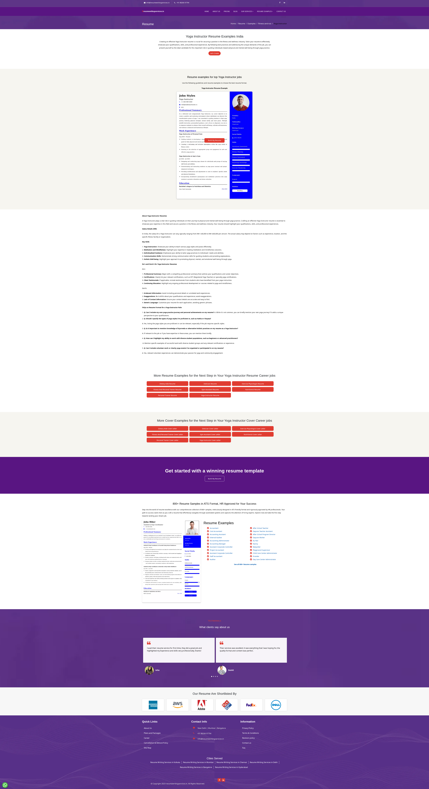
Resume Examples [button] (264, 11)
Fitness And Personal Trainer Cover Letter (167, 434)
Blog (235, 11)
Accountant (214, 528)
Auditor (213, 559)
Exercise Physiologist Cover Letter (252, 429)
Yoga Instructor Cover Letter (210, 440)
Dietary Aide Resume (167, 384)
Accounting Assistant (218, 534)
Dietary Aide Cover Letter (167, 429)
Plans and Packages (152, 733)
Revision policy (248, 738)
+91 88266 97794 (182, 3)
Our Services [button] (246, 11)
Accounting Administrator (219, 541)
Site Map (147, 748)
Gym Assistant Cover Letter (210, 434)
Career (147, 738)
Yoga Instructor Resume (210, 395)
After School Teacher (260, 528)
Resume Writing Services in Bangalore (196, 767)
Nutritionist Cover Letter (253, 434)
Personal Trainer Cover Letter (167, 440)
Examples (252, 23)
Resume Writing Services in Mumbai (198, 762)
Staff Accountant (216, 556)
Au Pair (255, 541)
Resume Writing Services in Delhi (264, 762)
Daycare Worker (259, 537)
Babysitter (257, 547)
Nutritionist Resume (252, 389)
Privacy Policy (248, 728)
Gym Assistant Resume (210, 389)
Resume (241, 23)
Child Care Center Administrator (265, 553)
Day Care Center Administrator (264, 559)
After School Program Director (264, 534)
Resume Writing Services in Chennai (232, 762)
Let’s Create (214, 53)
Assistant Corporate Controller (221, 547)
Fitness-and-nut (264, 23)
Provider (256, 556)
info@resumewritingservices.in (158, 3)
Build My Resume (214, 140)
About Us (216, 11)
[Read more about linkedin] (284, 2)
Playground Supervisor (261, 550)
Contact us (246, 743)
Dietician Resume (210, 384)
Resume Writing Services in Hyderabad (231, 767)
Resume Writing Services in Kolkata (165, 762)
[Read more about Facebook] (279, 2)
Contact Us (281, 11)
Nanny (255, 544)
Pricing (227, 11)
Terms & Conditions (250, 733)
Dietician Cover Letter (210, 429)
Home (207, 11)
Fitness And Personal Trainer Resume (167, 389)
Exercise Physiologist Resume (253, 384)
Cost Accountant (216, 531)
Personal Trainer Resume (167, 395)
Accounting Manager (218, 544)
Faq (243, 748)
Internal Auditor (216, 537)
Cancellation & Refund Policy (156, 743)
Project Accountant (217, 550)
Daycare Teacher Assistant (263, 531)
